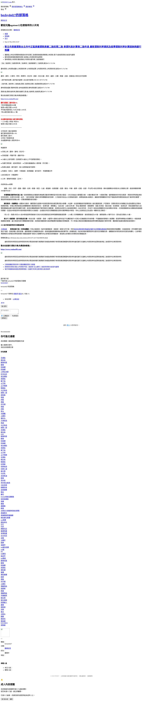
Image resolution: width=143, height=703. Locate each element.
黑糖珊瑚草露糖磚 (7, 515)
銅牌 (2, 542)
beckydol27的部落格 (14, 15)
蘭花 (2, 494)
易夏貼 (3, 379)
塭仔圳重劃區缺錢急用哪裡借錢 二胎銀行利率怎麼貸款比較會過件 (27, 269)
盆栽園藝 (4, 490)
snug (2, 434)
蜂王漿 (3, 471)
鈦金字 (3, 556)
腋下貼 (3, 381)
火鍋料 (3, 416)
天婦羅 (3, 413)
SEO (2, 524)
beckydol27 (4, 283)
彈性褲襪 (4, 574)
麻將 (2, 577)
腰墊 (2, 504)
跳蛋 (2, 591)
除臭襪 (3, 367)
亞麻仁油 (4, 469)
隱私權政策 (82, 676)
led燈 (2, 549)
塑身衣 (3, 619)
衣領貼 (3, 358)
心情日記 (16, 299)
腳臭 (2, 365)
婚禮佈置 (4, 531)
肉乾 (2, 409)
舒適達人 (4, 602)
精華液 (3, 607)
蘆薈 (2, 605)
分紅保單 (4, 485)
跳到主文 (4, 20)
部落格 (7, 36)
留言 (20, 294)
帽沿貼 (3, 360)
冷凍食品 (4, 420)
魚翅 (2, 423)
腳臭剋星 (4, 362)
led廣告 (3, 554)
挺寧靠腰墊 (5, 499)
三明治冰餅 (5, 372)
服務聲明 (90, 676)
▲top (2, 302)
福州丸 (3, 418)
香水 (2, 612)
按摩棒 (3, 588)
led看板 (3, 558)
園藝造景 (4, 487)
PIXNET (57, 676)
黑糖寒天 (4, 513)
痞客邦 (15, 294)
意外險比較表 (5, 483)
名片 (6, 38)
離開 (11, 699)
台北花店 (4, 535)
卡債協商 (4, 229)
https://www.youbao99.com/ (9, 99)
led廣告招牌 (5, 547)
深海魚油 (4, 476)
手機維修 (4, 595)
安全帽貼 (4, 376)
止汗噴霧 (4, 386)
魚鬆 (2, 397)
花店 (2, 526)
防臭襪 (3, 369)
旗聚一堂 (4, 393)
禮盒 (2, 402)
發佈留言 (4, 318)
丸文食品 (4, 390)
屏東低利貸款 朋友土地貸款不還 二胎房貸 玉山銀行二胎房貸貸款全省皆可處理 (32, 267)
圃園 (2, 616)
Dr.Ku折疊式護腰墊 (7, 497)
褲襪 (2, 572)
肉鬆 (2, 400)
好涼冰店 (4, 374)
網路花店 (4, 529)
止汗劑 (3, 383)
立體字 (3, 540)
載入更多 (4, 306)
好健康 (3, 464)
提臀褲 (3, 625)
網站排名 (4, 522)
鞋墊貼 (3, 388)
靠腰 (2, 501)
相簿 (6, 34)
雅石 (2, 492)
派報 (2, 538)
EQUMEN (4, 623)
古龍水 (3, 614)
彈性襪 (3, 570)
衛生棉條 (4, 600)
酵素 (2, 478)
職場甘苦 (17, 30)
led (2, 551)
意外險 (3, 480)
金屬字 (3, 545)
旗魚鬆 (3, 395)
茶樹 (2, 609)
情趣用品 (4, 586)
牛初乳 (3, 473)
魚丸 (2, 411)
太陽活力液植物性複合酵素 (10, 511)
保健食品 (4, 466)
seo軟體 (3, 520)
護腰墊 (3, 506)
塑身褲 (3, 621)
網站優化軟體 (5, 517)
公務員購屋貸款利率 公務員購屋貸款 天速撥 (20, 264)
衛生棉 (3, 598)
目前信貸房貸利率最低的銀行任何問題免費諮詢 (90, 229)
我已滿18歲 (5, 699)
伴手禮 (3, 404)
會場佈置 (4, 533)
